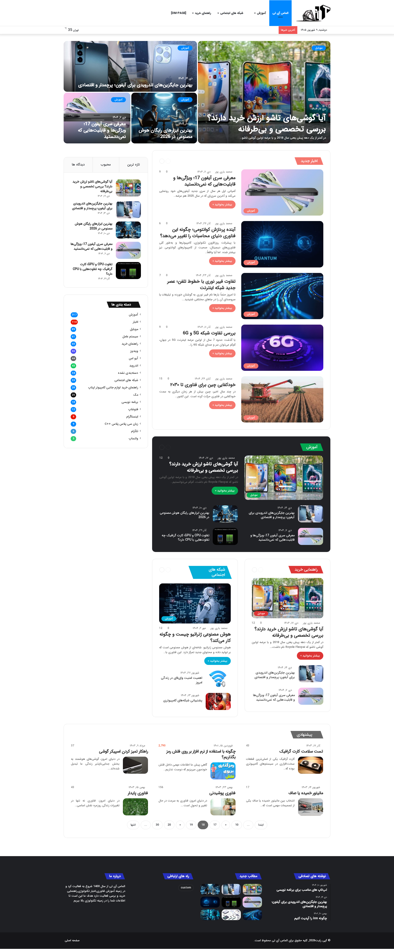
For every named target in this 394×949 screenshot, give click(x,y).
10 (236, 824)
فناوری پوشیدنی (222, 793)
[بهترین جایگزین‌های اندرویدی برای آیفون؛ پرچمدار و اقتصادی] (130, 66)
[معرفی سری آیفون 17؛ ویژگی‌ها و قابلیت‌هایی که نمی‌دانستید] (97, 118)
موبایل (318, 48)
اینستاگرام (132, 416)
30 (157, 824)
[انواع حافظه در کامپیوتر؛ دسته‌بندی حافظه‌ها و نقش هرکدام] (231, 914)
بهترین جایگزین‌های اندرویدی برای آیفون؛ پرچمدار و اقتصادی (135, 85)
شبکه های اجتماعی (232, 13)
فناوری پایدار (138, 793)
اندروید (133, 365)
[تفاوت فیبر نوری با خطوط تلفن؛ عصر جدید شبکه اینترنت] (252, 914)
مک (135, 394)
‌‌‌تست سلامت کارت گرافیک (301, 751)
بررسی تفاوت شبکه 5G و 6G (209, 333)
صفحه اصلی (72, 940)
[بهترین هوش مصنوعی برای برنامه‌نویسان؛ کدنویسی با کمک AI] (210, 914)
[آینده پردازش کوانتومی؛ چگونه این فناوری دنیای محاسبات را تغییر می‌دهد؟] (210, 902)
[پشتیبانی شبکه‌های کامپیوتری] (218, 701)
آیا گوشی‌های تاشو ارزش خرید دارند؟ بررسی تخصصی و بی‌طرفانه (266, 123)
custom (186, 887)
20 (169, 824)
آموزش (261, 13)
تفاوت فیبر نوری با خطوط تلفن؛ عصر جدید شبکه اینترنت (201, 284)
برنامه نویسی (130, 402)
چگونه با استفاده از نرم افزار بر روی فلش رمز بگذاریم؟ (201, 754)
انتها (133, 824)
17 (214, 824)
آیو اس (133, 358)
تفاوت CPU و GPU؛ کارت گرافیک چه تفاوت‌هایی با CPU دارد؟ (185, 537)
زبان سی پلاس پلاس (121, 424)
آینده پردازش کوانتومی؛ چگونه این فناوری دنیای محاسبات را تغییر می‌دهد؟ (198, 232)
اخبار (180, 161)
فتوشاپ (133, 409)
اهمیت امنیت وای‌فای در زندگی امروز (181, 680)
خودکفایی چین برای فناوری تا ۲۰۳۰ (203, 384)
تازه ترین (133, 164)
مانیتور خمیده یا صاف (305, 793)
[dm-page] (178, 13)
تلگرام (134, 431)
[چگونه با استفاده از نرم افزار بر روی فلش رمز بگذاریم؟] (223, 770)
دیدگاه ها (78, 164)
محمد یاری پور (223, 172)
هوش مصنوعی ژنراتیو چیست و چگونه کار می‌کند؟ (195, 637)
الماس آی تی (280, 13)
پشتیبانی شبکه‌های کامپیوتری (182, 700)
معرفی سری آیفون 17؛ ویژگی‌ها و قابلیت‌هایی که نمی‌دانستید (102, 130)
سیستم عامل (196, 447)
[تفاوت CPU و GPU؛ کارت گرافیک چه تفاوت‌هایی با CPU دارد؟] (225, 536)
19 (191, 824)
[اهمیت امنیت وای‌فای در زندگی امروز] (218, 678)
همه (189, 161)
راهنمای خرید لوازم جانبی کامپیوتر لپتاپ (113, 387)
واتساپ (133, 438)
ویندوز (134, 351)
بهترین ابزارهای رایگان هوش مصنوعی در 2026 (165, 133)
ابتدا (261, 824)
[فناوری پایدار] (135, 806)
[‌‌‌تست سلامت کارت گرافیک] (310, 765)
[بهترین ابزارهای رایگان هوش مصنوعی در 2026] (164, 118)
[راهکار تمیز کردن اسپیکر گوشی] (135, 765)
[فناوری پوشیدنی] (223, 806)
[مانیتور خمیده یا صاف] (310, 806)
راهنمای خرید (203, 13)
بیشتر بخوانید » (222, 204)
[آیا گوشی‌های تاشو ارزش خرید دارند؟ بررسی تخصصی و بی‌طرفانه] (264, 92)
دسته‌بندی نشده (128, 373)
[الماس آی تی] (313, 13)
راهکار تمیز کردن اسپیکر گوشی (123, 751)
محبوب (106, 164)
